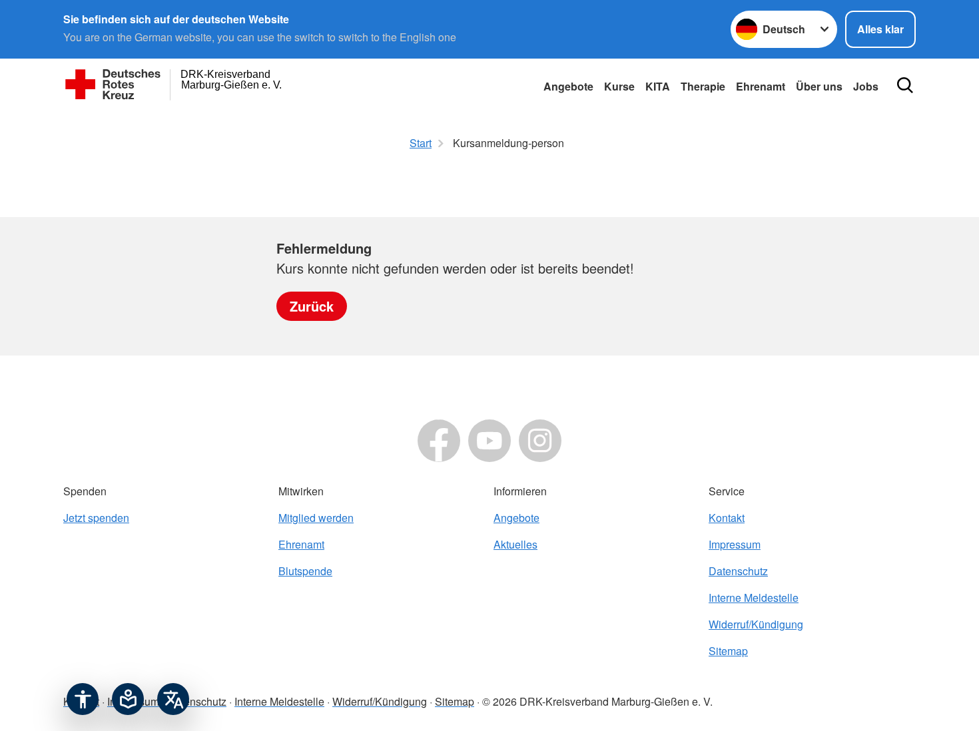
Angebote (568, 86)
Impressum (735, 544)
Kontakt (727, 517)
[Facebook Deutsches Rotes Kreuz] (439, 440)
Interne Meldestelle (754, 597)
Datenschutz (738, 571)
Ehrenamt (760, 86)
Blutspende (305, 571)
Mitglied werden (316, 517)
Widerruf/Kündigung (756, 624)
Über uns (819, 86)
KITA (657, 86)
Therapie (703, 86)
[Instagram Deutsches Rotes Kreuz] (540, 440)
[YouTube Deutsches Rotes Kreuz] (489, 440)
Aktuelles (515, 544)
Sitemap (728, 650)
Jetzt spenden (96, 517)
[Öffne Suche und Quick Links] (905, 85)
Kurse (619, 86)
